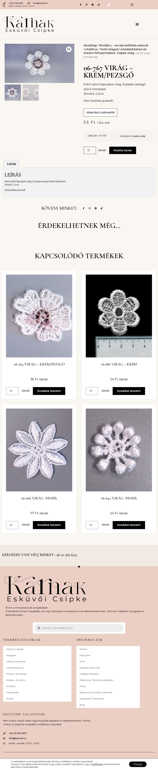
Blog (82, 704)
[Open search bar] (132, 4)
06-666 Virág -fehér (39, 498)
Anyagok (11, 655)
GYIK (82, 661)
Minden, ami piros (15, 680)
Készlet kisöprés (15, 667)
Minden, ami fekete (16, 673)
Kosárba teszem (123, 150)
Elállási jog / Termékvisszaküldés (96, 680)
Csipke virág (125, 53)
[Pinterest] (93, 5)
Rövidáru (11, 686)
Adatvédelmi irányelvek (91, 698)
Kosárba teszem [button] (49, 391)
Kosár (82, 686)
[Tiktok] (99, 5)
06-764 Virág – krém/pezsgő (39, 364)
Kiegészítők (12, 692)
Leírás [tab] (11, 164)
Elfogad (138, 764)
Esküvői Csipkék (14, 649)
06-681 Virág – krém (119, 364)
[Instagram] (87, 5)
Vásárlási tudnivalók (89, 667)
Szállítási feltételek (89, 673)
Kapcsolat (84, 655)
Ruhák (9, 698)
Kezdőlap (90, 45)
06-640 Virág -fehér (119, 498)
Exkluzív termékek (16, 661)
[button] (108, 4)
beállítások (97, 764)
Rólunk (83, 649)
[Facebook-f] (80, 5)
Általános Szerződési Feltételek (95, 692)
